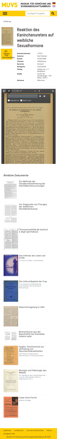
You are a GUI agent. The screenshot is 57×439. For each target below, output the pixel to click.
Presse (49, 430)
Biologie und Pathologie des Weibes (32, 371)
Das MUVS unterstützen (35, 430)
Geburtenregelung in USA (31, 307)
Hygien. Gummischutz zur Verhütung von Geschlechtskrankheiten (31, 349)
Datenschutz (19, 430)
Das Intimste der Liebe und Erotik (32, 257)
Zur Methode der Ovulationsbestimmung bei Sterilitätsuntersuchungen (32, 183)
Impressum (7, 430)
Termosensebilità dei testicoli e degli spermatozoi (33, 230)
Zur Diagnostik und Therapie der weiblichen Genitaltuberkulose (33, 206)
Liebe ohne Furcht (28, 398)
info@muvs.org (9, 434)
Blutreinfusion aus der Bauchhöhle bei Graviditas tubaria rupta (32, 334)
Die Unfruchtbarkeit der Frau (33, 281)
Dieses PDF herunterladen (7, 55)
